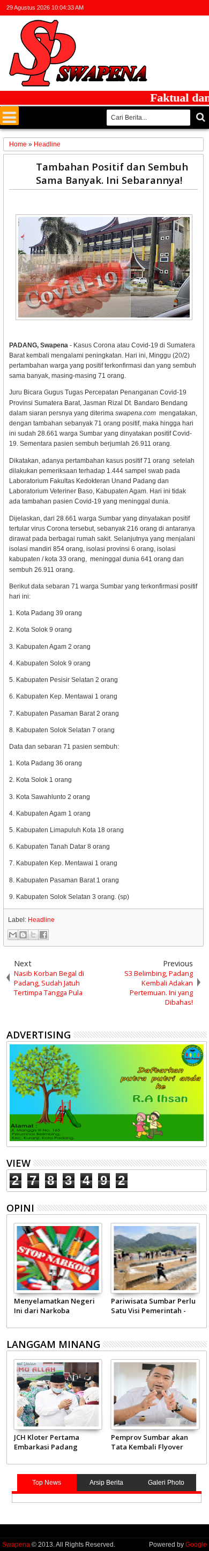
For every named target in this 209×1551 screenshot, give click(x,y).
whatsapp (200, 7)
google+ (172, 7)
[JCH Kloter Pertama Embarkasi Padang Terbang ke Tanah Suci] (58, 1394)
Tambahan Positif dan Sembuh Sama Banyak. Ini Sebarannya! (112, 173)
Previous (199, 1273)
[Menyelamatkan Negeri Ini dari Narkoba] (58, 1258)
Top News (46, 1482)
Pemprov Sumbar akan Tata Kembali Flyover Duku (149, 1442)
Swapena (16, 1544)
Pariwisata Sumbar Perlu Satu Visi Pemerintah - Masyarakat (153, 1305)
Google (196, 1544)
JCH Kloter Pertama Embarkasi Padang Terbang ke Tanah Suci (53, 1442)
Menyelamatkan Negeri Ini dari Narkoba (54, 1305)
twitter (144, 7)
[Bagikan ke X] (33, 934)
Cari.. (199, 117)
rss (186, 7)
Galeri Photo (166, 1482)
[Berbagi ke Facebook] (43, 934)
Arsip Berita (106, 1482)
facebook (158, 7)
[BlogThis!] (23, 934)
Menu (9, 115)
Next (13, 1273)
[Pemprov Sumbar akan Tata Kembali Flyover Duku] (155, 1394)
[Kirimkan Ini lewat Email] (13, 934)
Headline (41, 920)
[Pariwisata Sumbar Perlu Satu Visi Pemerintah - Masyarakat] (155, 1258)
